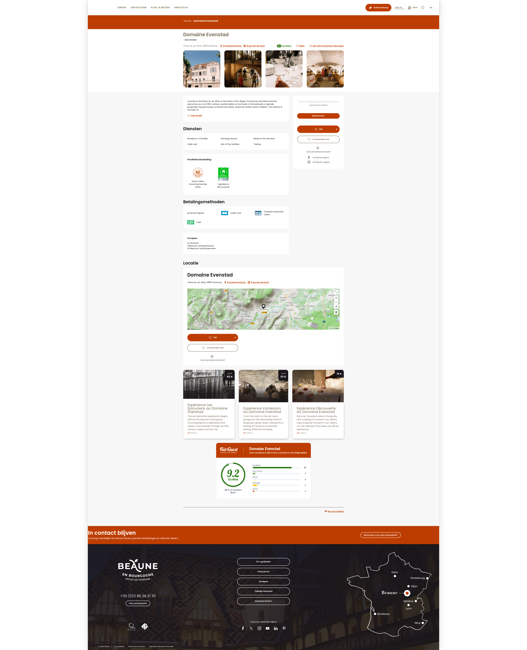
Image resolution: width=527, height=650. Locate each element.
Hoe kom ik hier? (263, 601)
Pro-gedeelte (263, 561)
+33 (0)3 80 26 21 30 (138, 596)
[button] (432, 7)
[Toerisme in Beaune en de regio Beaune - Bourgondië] (102, 7)
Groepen (263, 581)
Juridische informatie (136, 646)
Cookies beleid (104, 646)
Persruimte (263, 571)
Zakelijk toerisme (264, 591)
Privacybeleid (119, 646)
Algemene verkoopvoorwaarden (161, 646)
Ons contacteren (138, 603)
